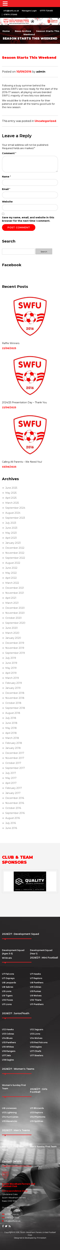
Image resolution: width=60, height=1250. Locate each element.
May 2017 (10, 778)
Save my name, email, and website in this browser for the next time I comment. (28, 219)
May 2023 (11, 532)
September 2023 (15, 517)
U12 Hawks (8, 1029)
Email (6, 189)
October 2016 (13, 808)
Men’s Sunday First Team (43, 1146)
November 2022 (14, 552)
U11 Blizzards (37, 1108)
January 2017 (12, 793)
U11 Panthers (37, 1004)
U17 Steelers (36, 1055)
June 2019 (11, 662)
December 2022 (14, 547)
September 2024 (15, 507)
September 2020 (15, 622)
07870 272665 (10, 15)
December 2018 (14, 692)
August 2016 (12, 818)
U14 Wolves (36, 1038)
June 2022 (11, 567)
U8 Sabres (7, 987)
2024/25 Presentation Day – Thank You (24, 402)
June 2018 (11, 722)
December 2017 (14, 753)
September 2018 (15, 707)
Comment (9, 153)
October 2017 (13, 763)
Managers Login (29, 11)
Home (6, 31)
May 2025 (10, 492)
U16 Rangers (8, 1051)
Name (6, 176)
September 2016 (15, 813)
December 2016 (14, 798)
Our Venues (7, 1207)
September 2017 (15, 768)
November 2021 (14, 592)
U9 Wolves (36, 995)
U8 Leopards (9, 982)
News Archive (23, 31)
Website (7, 201)
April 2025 (10, 497)
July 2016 (10, 823)
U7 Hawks (35, 974)
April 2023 (11, 537)
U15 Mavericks (9, 1121)
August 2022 (12, 562)
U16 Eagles (36, 1047)
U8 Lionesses (9, 1108)
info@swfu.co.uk (11, 11)
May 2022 (11, 572)
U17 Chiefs (35, 1051)
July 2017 (10, 773)
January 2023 (13, 542)
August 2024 (12, 512)
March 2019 (12, 677)
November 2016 (14, 803)
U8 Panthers (36, 982)
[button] (6, 3)
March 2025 (12, 502)
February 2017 (13, 788)
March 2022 (12, 582)
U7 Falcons (8, 974)
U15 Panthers (9, 1042)
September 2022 (15, 557)
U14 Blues (7, 1038)
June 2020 (11, 627)
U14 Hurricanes (10, 1117)
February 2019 (13, 682)
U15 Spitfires (36, 1121)
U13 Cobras (8, 1034)
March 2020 (12, 632)
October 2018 (13, 702)
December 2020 (15, 607)
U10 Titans (35, 1000)
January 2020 (13, 637)
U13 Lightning (9, 1112)
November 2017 (14, 758)
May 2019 (10, 667)
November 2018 (14, 697)
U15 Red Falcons (39, 1042)
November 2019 (14, 647)
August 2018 (12, 712)
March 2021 (12, 602)
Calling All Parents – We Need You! (22, 461)
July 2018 (10, 717)
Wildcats (7, 958)
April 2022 (11, 577)
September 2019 (15, 652)
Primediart (41, 1238)
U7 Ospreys (8, 978)
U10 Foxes (7, 1000)
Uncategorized (45, 121)
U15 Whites (8, 1047)
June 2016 (11, 828)
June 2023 (11, 527)
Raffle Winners (10, 343)
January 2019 (12, 687)
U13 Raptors (36, 1112)
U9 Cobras (35, 987)
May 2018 (11, 727)
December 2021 (14, 587)
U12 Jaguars (36, 1029)
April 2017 (10, 783)
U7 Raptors (36, 978)
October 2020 (13, 617)
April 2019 (10, 672)
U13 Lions (35, 1034)
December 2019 (14, 642)
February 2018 (13, 742)
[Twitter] (6, 1226)
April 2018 (11, 732)
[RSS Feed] (10, 1226)
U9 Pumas (35, 991)
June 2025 (11, 487)
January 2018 (13, 747)
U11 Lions (7, 1004)
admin (40, 71)
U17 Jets (6, 1055)
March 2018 (12, 737)
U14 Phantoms (37, 1117)
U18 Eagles (8, 1060)
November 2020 (15, 612)
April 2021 (10, 597)
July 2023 (10, 522)
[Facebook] (3, 1226)
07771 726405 (46, 11)
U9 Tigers (7, 995)
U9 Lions (6, 991)
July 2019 (10, 657)
